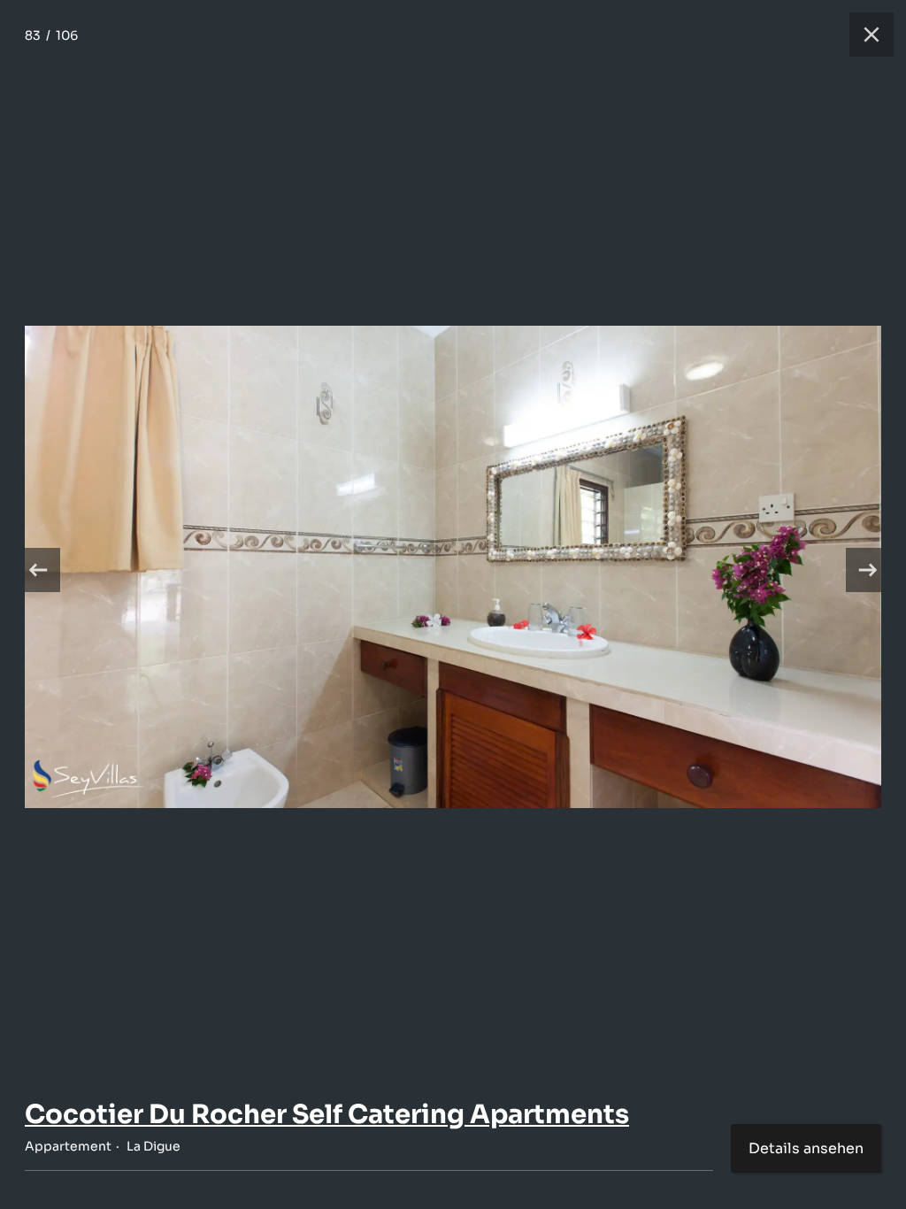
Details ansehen (806, 1148)
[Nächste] (868, 570)
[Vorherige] (38, 570)
